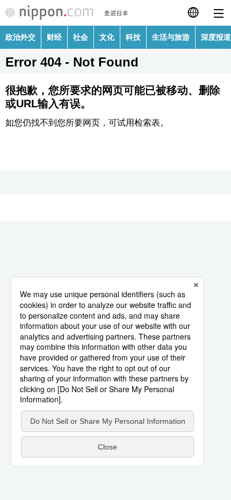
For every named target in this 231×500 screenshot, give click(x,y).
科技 (133, 37)
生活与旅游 (171, 37)
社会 (80, 37)
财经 (54, 37)
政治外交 (20, 37)
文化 (106, 37)
